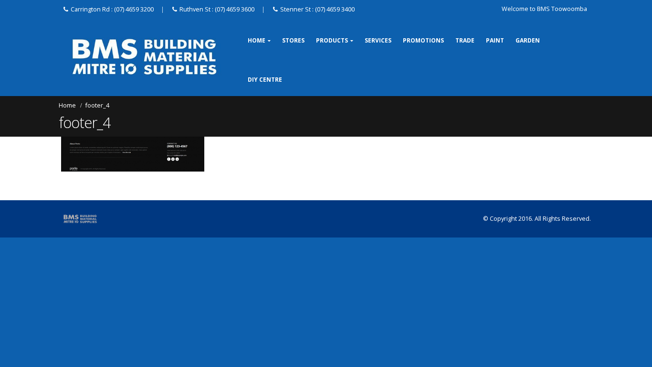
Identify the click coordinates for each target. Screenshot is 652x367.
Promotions (423, 40)
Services (378, 40)
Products (332, 40)
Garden (527, 40)
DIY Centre (265, 80)
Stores (293, 40)
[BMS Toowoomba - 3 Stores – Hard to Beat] (144, 56)
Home (256, 40)
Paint (495, 40)
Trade (464, 40)
